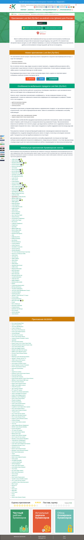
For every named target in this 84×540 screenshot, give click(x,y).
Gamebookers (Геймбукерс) (18, 218)
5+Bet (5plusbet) (15, 272)
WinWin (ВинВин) (16, 312)
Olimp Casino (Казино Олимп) (18, 497)
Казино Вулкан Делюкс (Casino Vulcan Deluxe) (22, 378)
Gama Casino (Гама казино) (18, 398)
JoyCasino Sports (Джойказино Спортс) (21, 290)
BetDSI (13, 283)
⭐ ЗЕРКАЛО (30, 78)
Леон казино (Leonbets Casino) (19, 363)
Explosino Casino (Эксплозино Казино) (21, 373)
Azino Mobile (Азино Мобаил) (18, 467)
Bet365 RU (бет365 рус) (17, 308)
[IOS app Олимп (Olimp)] (19, 190)
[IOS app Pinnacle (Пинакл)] (21, 164)
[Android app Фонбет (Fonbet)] (22, 183)
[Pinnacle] (2, 142)
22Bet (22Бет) (15, 263)
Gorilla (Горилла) (15, 245)
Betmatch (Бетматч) (16, 241)
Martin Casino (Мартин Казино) (19, 457)
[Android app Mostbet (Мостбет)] (23, 173)
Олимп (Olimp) (15, 190)
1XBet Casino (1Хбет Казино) (18, 360)
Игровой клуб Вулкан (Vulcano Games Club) (22, 345)
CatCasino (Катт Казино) (17, 376)
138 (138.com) (15, 257)
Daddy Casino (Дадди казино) (18, 395)
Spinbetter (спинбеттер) (17, 174)
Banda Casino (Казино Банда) (19, 448)
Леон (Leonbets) (15, 169)
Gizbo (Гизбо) (15, 458)
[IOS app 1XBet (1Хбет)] (19, 159)
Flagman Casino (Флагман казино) (20, 418)
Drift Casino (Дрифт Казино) (18, 348)
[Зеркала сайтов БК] (42, 521)
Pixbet (13, 493)
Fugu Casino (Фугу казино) (18, 465)
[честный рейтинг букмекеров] (19, 521)
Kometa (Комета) (15, 455)
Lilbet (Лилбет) (15, 313)
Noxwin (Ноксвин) (16, 211)
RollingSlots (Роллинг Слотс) (18, 445)
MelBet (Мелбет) (15, 161)
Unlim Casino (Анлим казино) (18, 403)
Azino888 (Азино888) (16, 460)
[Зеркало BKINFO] (12, 7)
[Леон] (2, 150)
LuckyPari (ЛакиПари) (17, 462)
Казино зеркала (42, 536)
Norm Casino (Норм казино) (18, 477)
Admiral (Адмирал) (16, 463)
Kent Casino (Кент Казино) (18, 381)
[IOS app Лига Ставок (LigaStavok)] (24, 186)
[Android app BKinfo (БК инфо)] (22, 300)
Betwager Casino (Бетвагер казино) (20, 450)
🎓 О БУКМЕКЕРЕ (52, 78)
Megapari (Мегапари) (16, 268)
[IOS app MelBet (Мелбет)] (20, 161)
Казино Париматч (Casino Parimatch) (20, 365)
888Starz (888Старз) (16, 198)
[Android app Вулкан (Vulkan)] (22, 200)
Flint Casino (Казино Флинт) (18, 408)
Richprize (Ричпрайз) (16, 401)
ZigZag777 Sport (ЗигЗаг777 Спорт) (20, 295)
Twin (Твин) (14, 468)
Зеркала (38, 9)
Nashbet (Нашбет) (16, 293)
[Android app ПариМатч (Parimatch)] (25, 184)
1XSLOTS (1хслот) (16, 386)
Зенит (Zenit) (15, 179)
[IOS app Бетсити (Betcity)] (20, 171)
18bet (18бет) (15, 260)
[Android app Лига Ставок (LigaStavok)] (26, 186)
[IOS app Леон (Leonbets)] (20, 169)
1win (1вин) (14, 167)
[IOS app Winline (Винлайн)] (21, 188)
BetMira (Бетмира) (16, 238)
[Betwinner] (2, 144)
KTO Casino (14, 492)
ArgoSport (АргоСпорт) (17, 265)
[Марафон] (2, 140)
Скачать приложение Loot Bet (33, 28)
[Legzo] (2, 160)
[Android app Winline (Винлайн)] (23, 188)
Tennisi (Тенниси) (16, 248)
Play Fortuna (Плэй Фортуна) (18, 329)
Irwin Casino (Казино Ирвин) (18, 432)
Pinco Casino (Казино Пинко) (18, 416)
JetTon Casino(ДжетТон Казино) (19, 393)
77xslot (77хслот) (16, 411)
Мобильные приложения (19, 536)
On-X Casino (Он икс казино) (18, 413)
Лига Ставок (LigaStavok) (17, 186)
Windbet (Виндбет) (16, 250)
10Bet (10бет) (15, 210)
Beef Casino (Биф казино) (18, 452)
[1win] (2, 148)
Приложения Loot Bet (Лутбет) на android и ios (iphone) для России (42, 18)
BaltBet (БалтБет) (16, 236)
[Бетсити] (2, 152)
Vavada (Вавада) (16, 231)
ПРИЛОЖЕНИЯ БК (65, 9)
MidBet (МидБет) (15, 280)
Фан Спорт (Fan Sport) (17, 215)
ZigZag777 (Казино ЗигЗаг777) (19, 358)
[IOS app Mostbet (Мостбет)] (21, 173)
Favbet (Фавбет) (15, 181)
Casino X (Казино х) (16, 328)
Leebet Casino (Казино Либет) (19, 442)
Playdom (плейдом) (16, 400)
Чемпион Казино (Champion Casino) (20, 338)
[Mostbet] (2, 154)
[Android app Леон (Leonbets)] (22, 169)
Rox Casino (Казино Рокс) (18, 323)
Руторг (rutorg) (15, 297)
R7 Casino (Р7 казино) (17, 390)
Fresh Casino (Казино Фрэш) (18, 336)
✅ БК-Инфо (14, 14)
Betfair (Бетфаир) (16, 203)
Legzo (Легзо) (15, 178)
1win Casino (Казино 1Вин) (18, 346)
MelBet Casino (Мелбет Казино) (19, 351)
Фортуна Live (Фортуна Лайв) (18, 253)
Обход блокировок (50, 9)
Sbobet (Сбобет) (15, 216)
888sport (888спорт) (16, 228)
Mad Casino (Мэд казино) (17, 472)
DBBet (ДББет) (15, 201)
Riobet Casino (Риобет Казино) (19, 383)
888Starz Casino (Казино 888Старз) (20, 380)
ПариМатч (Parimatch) (17, 184)
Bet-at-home (14, 221)
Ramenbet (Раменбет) (17, 375)
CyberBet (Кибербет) (16, 277)
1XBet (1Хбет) (15, 159)
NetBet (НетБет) (15, 208)
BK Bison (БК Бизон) (16, 287)
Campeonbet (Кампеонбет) (18, 285)
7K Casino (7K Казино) (17, 430)
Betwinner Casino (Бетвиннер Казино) (20, 356)
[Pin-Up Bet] (2, 158)
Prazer (13, 495)
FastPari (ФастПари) (16, 220)
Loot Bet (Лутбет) (22, 196)
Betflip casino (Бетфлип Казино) (19, 415)
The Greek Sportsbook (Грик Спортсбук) (21, 251)
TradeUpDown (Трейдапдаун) (18, 440)
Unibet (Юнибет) (15, 205)
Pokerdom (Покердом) (17, 361)
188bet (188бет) (15, 258)
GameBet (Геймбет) (16, 292)
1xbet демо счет (42, 538)
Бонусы (31, 9)
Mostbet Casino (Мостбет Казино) (19, 350)
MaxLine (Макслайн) (16, 230)
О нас (64, 538)
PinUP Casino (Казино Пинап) (19, 366)
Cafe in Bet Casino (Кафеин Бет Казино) (21, 443)
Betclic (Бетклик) (15, 273)
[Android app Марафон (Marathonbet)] (26, 162)
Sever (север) (15, 473)
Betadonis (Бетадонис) (17, 233)
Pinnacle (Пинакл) (16, 164)
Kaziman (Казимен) (16, 428)
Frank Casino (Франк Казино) (18, 331)
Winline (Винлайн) (16, 188)
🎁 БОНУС (41, 78)
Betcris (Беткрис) (15, 270)
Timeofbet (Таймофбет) (17, 288)
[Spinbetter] (2, 156)
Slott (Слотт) (14, 475)
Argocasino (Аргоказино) (17, 368)
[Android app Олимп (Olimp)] (21, 190)
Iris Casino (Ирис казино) (17, 470)
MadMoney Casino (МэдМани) (19, 396)
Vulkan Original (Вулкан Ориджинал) (20, 425)
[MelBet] (2, 138)
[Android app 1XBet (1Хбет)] (21, 159)
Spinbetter (14, 340)
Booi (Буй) (14, 355)
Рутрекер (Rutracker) (16, 298)
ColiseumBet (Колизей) (17, 206)
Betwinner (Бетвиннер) (17, 166)
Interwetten (14, 226)
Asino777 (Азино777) (16, 324)
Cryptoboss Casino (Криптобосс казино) (21, 406)
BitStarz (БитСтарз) (16, 433)
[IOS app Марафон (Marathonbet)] (24, 162)
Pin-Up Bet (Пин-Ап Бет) (17, 176)
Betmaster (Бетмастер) (17, 275)
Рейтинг (23, 9)
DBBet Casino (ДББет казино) (19, 385)
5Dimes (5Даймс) (16, 213)
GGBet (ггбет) (15, 267)
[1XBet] (2, 136)
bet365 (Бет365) (15, 195)
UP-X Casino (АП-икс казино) (18, 480)
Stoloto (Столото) (16, 447)
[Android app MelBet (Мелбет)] (22, 161)
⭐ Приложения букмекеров (24, 14)
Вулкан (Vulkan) (15, 200)
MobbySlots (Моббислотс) (18, 405)
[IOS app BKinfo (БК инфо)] (21, 300)
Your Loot (14, 423)
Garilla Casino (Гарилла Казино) (19, 410)
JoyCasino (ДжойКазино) (17, 326)
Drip (13, 370)
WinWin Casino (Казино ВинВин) (19, 426)
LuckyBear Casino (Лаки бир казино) (20, 482)
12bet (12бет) (15, 255)
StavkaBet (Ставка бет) (17, 246)
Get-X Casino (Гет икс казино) (18, 437)
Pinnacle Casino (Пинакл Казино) (19, 353)
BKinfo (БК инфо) (16, 300)
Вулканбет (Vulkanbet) (17, 305)
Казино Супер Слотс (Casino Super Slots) (21, 343)
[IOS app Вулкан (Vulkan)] (20, 200)
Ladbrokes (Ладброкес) (17, 223)
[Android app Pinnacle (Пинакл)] (23, 164)
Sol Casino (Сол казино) (17, 335)
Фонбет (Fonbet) (15, 183)
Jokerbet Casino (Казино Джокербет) (20, 391)
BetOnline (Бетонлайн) (17, 282)
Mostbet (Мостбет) (16, 173)
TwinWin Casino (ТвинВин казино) (20, 478)
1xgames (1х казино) (16, 371)
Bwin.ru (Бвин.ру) (16, 303)
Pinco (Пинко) (15, 310)
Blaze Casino (15, 483)
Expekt (13, 302)
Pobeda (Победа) (16, 420)
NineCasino (14, 488)
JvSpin (13, 453)
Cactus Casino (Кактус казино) (19, 422)
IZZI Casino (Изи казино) (17, 341)
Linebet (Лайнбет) (16, 243)
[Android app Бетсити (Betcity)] (22, 171)
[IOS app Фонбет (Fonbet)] (20, 183)
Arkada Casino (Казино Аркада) (19, 435)
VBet (13, 235)
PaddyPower (15, 225)
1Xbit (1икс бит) (15, 278)
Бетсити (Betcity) (15, 171)
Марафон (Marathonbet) (17, 162)
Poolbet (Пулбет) (15, 307)
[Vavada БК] (2, 146)
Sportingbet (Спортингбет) (18, 191)
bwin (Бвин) (14, 240)
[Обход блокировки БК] (64, 521)
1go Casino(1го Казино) (17, 388)
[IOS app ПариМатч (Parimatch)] (23, 184)
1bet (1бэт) (14, 262)
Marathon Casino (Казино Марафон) (20, 438)
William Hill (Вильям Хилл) (18, 193)
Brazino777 (14, 485)
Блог (64, 536)
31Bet (13, 487)
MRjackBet (14, 490)
